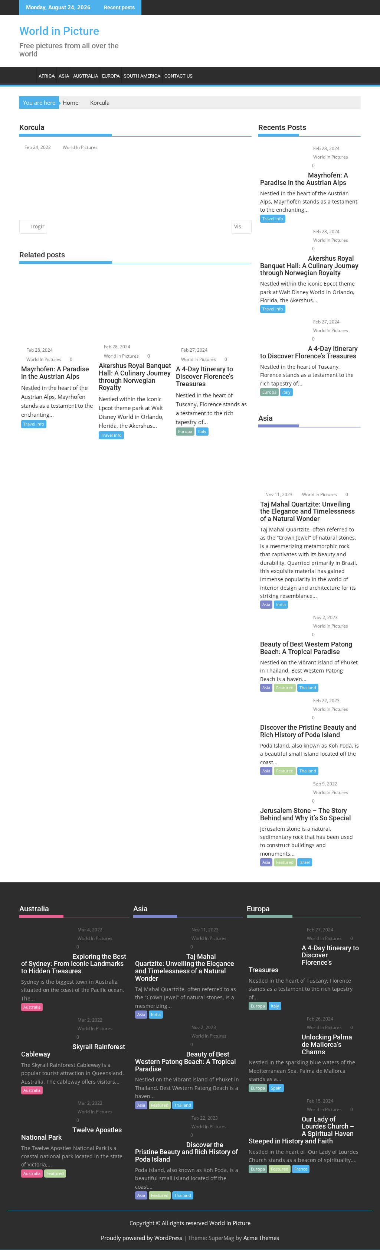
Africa (47, 76)
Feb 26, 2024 (319, 1019)
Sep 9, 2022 (324, 784)
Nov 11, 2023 (278, 494)
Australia (85, 76)
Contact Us (178, 76)
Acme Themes (261, 1237)
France (300, 1169)
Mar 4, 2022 (89, 930)
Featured (285, 687)
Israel (304, 862)
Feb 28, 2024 (39, 350)
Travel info (33, 424)
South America (142, 76)
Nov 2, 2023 (325, 617)
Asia (64, 76)
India (281, 604)
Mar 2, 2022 (89, 1020)
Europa (110, 76)
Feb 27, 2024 (193, 350)
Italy (202, 431)
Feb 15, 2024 (319, 1101)
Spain (276, 1088)
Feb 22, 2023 (326, 700)
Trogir (37, 226)
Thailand (307, 687)
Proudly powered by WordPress (141, 1237)
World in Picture (59, 31)
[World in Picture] (26, 74)
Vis (237, 226)
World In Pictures (80, 147)
